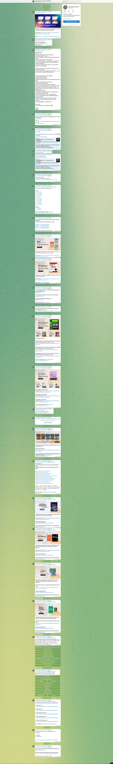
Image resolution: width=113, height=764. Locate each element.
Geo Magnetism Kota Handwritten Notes (43, 477)
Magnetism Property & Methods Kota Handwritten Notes (46, 475)
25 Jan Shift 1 (39, 194)
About (67, 24)
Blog (69, 24)
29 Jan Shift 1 (39, 198)
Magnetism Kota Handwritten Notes (43, 474)
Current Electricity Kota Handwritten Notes (44, 480)
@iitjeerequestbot (41, 749)
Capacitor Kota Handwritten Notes (42, 482)
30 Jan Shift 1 (39, 200)
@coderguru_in (47, 302)
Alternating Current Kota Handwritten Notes (44, 483)
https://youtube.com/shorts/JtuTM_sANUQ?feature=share (46, 179)
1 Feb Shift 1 (38, 208)
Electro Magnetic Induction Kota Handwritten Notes (45, 478)
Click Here (41, 292)
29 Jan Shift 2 (39, 199)
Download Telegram (72, 21)
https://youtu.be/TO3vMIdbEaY (41, 136)
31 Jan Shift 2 (39, 204)
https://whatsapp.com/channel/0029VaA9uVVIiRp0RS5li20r (47, 740)
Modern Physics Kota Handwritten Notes (43, 473)
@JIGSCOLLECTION (67, 18)
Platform (75, 24)
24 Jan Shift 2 (39, 193)
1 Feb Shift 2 (38, 209)
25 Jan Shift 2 (39, 195)
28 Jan (37, 197)
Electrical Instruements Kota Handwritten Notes (45, 479)
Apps (72, 24)
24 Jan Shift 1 (39, 192)
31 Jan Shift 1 (39, 203)
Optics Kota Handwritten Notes (42, 472)
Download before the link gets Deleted (45, 674)
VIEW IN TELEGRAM (48, 422)
